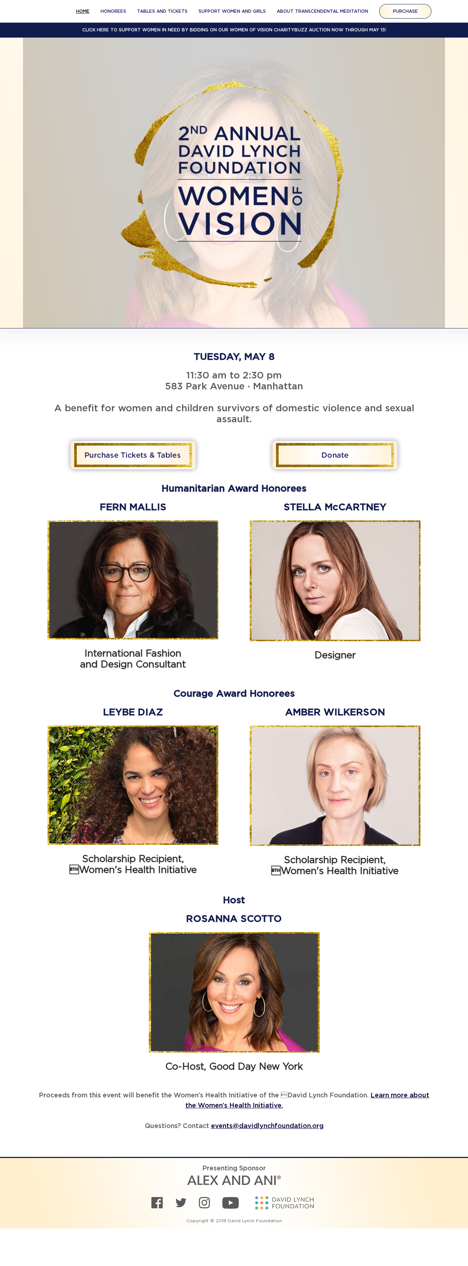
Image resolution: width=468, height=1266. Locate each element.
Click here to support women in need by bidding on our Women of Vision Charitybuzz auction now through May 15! (234, 30)
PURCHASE (405, 11)
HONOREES (113, 11)
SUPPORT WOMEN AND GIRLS (232, 11)
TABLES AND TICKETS (162, 11)
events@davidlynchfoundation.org (267, 1126)
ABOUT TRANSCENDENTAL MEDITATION (322, 11)
